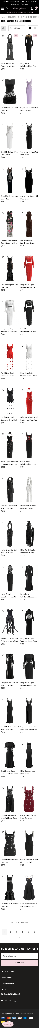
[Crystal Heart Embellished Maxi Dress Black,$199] (29, 445)
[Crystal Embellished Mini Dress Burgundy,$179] (29, 799)
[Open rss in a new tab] (15, 1000)
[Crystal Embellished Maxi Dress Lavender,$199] (29, 91)
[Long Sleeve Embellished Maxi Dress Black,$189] (29, 47)
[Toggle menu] (2, 8)
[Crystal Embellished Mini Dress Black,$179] (10, 843)
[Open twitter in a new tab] (2, 1000)
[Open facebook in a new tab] (6, 1000)
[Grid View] (30, 28)
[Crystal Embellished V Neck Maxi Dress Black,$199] (29, 710)
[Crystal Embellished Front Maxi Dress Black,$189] (10, 710)
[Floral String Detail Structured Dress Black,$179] (10, 401)
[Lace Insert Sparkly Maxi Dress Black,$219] (10, 268)
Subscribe (19, 963)
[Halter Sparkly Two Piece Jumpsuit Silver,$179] (10, 47)
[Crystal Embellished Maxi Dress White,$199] (10, 135)
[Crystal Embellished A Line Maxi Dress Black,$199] (10, 799)
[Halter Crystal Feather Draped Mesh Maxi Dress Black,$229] (29, 533)
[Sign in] (31, 8)
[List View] (35, 28)
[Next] (19, 937)
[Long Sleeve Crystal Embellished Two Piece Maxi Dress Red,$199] (29, 268)
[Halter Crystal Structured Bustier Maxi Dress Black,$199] (10, 445)
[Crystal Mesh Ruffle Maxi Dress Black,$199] (10, 887)
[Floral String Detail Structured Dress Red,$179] (10, 357)
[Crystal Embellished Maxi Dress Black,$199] (29, 135)
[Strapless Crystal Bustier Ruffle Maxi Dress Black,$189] (10, 622)
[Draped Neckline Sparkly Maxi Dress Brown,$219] (29, 224)
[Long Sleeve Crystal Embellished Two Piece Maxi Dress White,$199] (10, 312)
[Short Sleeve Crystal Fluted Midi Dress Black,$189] (10, 754)
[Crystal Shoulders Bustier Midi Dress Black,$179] (29, 843)
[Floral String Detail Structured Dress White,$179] (29, 357)
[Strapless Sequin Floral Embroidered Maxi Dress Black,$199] (10, 224)
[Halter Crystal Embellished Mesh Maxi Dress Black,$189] (10, 578)
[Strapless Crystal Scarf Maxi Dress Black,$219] (10, 489)
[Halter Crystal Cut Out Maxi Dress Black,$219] (10, 533)
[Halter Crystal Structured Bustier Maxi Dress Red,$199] (29, 401)
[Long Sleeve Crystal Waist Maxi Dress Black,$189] (29, 622)
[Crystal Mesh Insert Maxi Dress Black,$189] (10, 180)
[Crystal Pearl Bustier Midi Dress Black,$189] (29, 180)
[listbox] (16, 28)
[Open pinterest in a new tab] (10, 1000)
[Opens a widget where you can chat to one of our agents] (8, 1024)
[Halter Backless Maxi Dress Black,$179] (29, 754)
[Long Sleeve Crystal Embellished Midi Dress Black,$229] (29, 666)
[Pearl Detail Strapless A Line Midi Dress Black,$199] (29, 887)
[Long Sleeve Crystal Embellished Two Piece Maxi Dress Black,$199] (29, 312)
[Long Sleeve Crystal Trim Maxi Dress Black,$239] (10, 666)
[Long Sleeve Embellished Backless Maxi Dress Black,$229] (29, 578)
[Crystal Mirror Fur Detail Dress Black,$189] (10, 91)
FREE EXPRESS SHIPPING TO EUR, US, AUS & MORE (19, 1)
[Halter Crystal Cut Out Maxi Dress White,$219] (29, 489)
